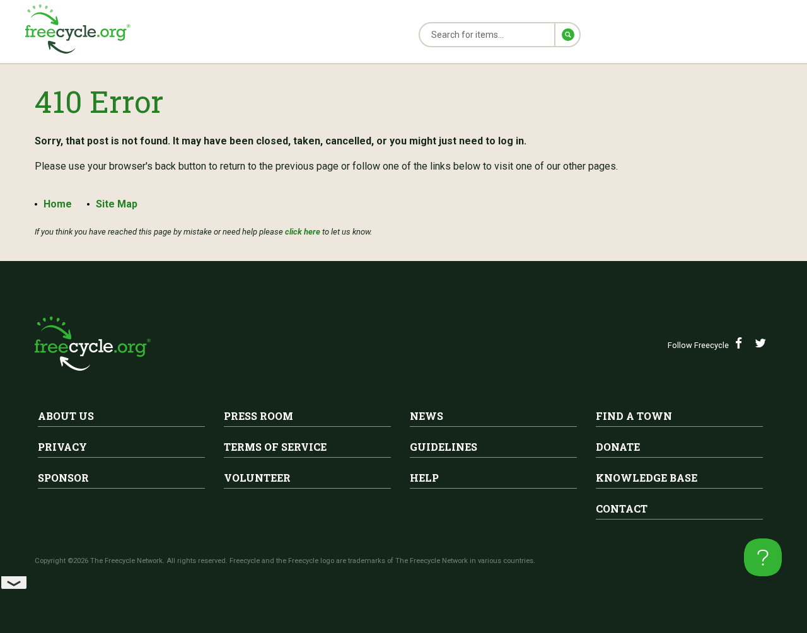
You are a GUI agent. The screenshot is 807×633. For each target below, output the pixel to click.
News (426, 415)
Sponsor (63, 477)
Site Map (116, 204)
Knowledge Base (646, 477)
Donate (618, 446)
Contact (621, 508)
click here (302, 231)
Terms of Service (275, 446)
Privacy (62, 446)
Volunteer (257, 477)
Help (424, 477)
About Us (66, 415)
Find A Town (634, 415)
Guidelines (443, 446)
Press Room (258, 415)
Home (58, 204)
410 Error (99, 101)
